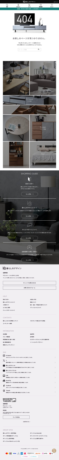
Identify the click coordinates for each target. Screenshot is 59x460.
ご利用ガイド (6, 305)
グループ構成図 (6, 336)
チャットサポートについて (9, 310)
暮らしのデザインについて (9, 302)
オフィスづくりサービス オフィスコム (38, 436)
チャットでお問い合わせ (29, 283)
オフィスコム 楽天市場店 (8, 438)
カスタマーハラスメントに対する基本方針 (39, 339)
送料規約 (32, 336)
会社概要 (5, 334)
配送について (33, 302)
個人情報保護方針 (7, 342)
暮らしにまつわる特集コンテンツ (10, 321)
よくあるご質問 (6, 307)
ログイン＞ (56, 2)
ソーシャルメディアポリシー (36, 342)
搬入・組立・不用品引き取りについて (38, 305)
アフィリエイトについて (35, 307)
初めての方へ (6, 299)
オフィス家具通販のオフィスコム (10, 436)
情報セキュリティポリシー (9, 345)
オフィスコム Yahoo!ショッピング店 (11, 441)
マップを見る (16, 417)
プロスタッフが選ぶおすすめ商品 (37, 321)
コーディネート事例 (7, 323)
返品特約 (32, 334)
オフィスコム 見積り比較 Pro (36, 438)
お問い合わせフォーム (29, 288)
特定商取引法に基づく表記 (9, 339)
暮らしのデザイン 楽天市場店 (9, 433)
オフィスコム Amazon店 (35, 433)
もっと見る (28, 194)
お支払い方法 (33, 299)
